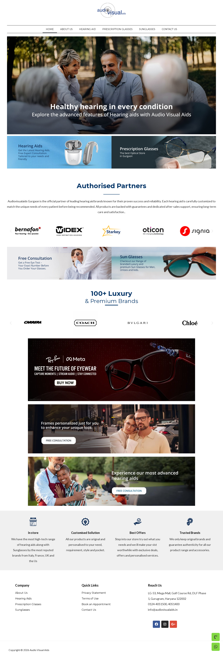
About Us (66, 29)
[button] (11, 231)
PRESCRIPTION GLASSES (117, 29)
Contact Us (169, 29)
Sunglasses (147, 29)
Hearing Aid (87, 29)
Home (50, 29)
